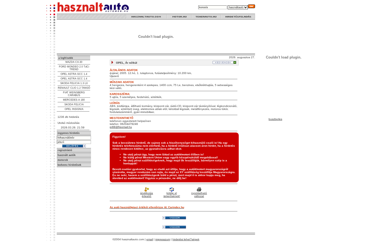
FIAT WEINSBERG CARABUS (74, 94)
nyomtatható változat (199, 195)
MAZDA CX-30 (73, 62)
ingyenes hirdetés (69, 133)
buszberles (275, 119)
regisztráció (65, 150)
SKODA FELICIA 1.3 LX (74, 83)
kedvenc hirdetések (69, 165)
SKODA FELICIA (74, 104)
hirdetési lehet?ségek (185, 239)
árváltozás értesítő (146, 195)
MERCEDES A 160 (74, 100)
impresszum (162, 239)
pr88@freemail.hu (121, 126)
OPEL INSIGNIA (74, 109)
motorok (63, 160)
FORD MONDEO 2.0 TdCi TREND (74, 68)
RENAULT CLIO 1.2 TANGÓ (74, 88)
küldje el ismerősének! (172, 195)
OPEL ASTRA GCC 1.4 (74, 74)
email (149, 239)
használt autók (67, 155)
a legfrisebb (65, 58)
